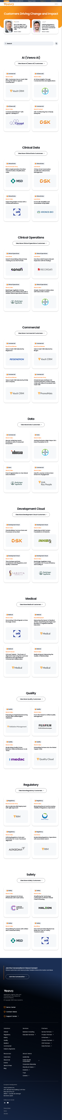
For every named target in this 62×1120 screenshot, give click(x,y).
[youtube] (8, 1103)
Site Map (6, 1113)
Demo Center (11, 1007)
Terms (5, 1111)
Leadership (26, 1057)
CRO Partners (46, 1043)
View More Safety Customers (30, 880)
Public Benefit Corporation (27, 1060)
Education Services (28, 1035)
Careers (25, 1076)
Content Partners (47, 1040)
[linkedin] (5, 1103)
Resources (7, 1060)
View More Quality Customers (30, 699)
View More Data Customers (30, 425)
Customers (7, 1057)
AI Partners (45, 1037)
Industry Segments (9, 1049)
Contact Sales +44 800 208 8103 (15, 1)
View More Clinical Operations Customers (30, 243)
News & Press (8, 1065)
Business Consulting (28, 1032)
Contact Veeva (11, 1012)
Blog (5, 1068)
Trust (24, 1073)
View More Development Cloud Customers (30, 515)
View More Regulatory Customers (30, 791)
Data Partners (46, 1046)
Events (6, 1063)
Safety (6, 1037)
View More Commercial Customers (30, 333)
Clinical (6, 1032)
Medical (6, 1043)
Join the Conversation (17, 977)
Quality (6, 1040)
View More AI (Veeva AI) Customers (30, 63)
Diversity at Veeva (28, 1067)
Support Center (32, 1)
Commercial (7, 1046)
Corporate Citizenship (29, 1064)
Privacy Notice (7, 1108)
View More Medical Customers (30, 604)
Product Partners (47, 1035)
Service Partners (47, 1032)
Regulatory (7, 1035)
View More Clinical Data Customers (30, 153)
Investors (25, 1070)
